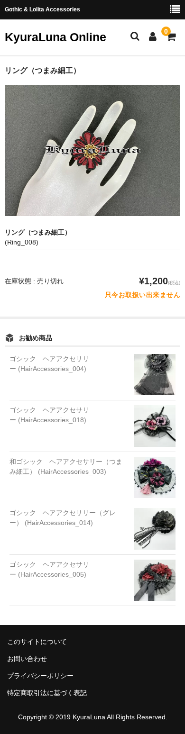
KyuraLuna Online (55, 37)
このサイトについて (37, 641)
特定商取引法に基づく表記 (47, 693)
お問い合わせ (27, 658)
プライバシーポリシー (40, 676)
